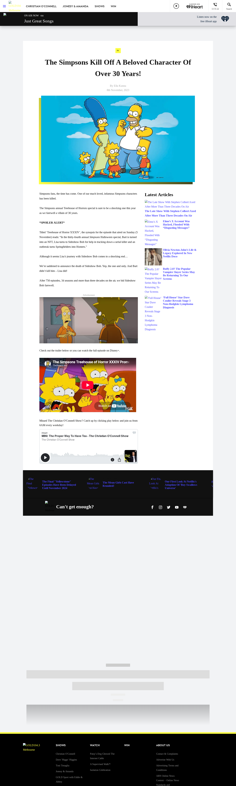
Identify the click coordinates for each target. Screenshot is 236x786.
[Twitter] (169, 507)
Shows (100, 6)
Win (113, 6)
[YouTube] (177, 507)
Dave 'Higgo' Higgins (66, 759)
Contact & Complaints (167, 754)
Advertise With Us (165, 759)
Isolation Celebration (100, 770)
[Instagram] (160, 507)
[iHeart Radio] (185, 507)
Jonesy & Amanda (75, 6)
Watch (95, 745)
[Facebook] (152, 507)
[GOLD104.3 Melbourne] (15, 6)
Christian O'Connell (41, 6)
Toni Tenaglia (62, 765)
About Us (163, 745)
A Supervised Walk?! (100, 764)
